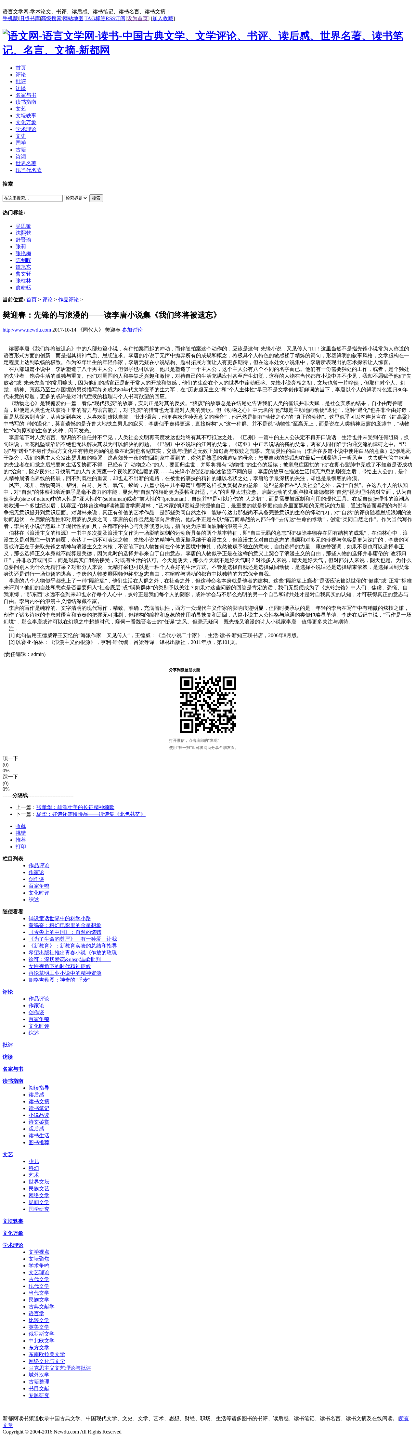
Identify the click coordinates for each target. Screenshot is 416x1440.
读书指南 (13, 1081)
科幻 (34, 1168)
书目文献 (39, 1388)
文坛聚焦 (39, 1259)
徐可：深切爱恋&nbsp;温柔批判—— (70, 959)
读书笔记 (39, 1108)
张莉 (21, 246)
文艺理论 (39, 1272)
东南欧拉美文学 (47, 1354)
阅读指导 (39, 1088)
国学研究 (39, 1209)
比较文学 (39, 1320)
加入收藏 (162, 18)
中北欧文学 (42, 1340)
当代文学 (39, 1293)
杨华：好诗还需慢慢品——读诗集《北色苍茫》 (91, 814)
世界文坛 (39, 1182)
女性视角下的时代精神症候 (60, 966)
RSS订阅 (115, 18)
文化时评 (39, 893)
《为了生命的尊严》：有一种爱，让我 (73, 939)
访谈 (8, 1057)
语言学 (36, 1313)
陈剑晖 (23, 260)
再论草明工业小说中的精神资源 (65, 973)
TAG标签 (95, 18)
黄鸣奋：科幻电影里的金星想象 (65, 925)
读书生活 (39, 1135)
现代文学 (39, 1286)
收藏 (21, 826)
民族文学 (39, 1300)
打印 (21, 846)
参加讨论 (132, 330)
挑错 (21, 833)
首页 (31, 299)
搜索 (96, 198)
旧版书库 (29, 18)
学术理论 (13, 1245)
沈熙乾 (23, 233)
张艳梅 (23, 253)
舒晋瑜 (23, 239)
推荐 (21, 840)
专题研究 (39, 1395)
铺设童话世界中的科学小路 (60, 918)
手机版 (10, 18)
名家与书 (13, 1069)
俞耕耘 (23, 287)
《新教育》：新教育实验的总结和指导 (73, 946)
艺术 (34, 1175)
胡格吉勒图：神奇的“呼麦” (59, 980)
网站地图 (73, 18)
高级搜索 (51, 18)
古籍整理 (39, 1381)
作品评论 (68, 299)
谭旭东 (23, 267)
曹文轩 (23, 274)
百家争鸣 (39, 886)
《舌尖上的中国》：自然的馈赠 (65, 932)
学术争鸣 (39, 1265)
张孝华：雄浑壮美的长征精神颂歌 (75, 807)
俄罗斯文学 (42, 1334)
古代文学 (39, 1279)
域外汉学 (39, 1375)
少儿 (34, 1161)
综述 (34, 899)
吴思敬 (23, 226)
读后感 (36, 1094)
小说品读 (39, 1115)
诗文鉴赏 (39, 1122)
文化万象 (13, 1233)
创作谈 (36, 879)
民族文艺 (39, 1188)
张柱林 (23, 280)
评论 (47, 299)
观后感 (36, 1129)
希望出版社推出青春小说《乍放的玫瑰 (73, 952)
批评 (8, 1045)
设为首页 (137, 18)
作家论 (36, 872)
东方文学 (39, 1347)
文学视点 (39, 1252)
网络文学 (39, 1195)
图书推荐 (39, 1142)
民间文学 (39, 1202)
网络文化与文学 (47, 1361)
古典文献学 (42, 1306)
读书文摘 (39, 1101)
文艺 (8, 1154)
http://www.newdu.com (27, 330)
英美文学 (39, 1327)
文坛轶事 (13, 1221)
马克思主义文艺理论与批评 (60, 1368)
